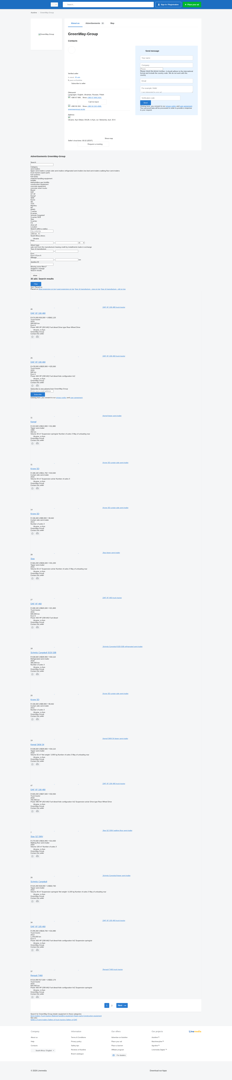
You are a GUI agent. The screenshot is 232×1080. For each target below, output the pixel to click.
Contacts (34, 1046)
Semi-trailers (36, 1016)
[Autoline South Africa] (39, 4)
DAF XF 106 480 (38, 313)
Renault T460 (37, 975)
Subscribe (38, 394)
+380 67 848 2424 (94, 97)
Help (32, 1041)
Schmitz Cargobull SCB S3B (43, 652)
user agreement (186, 106)
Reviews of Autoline (78, 1050)
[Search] (65, 4)
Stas (33, 559)
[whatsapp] (107, 97)
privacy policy (171, 106)
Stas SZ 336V (37, 836)
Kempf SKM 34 (37, 744)
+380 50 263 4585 (94, 106)
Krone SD (35, 469)
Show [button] (85, 97)
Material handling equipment (63, 1016)
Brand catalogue (77, 1054)
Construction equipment (92, 1016)
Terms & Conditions (78, 1037)
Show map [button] (109, 138)
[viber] (114, 97)
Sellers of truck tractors (57, 1020)
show (35, 275)
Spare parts (78, 1016)
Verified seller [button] (73, 73)
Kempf (33, 422)
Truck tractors (46, 1016)
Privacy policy (76, 1041)
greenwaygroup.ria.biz (76, 109)
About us (34, 1037)
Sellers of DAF (71, 1020)
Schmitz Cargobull (39, 881)
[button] (78, 83)
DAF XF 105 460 (38, 926)
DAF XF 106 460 (38, 362)
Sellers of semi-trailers (39, 1020)
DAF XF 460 (36, 604)
